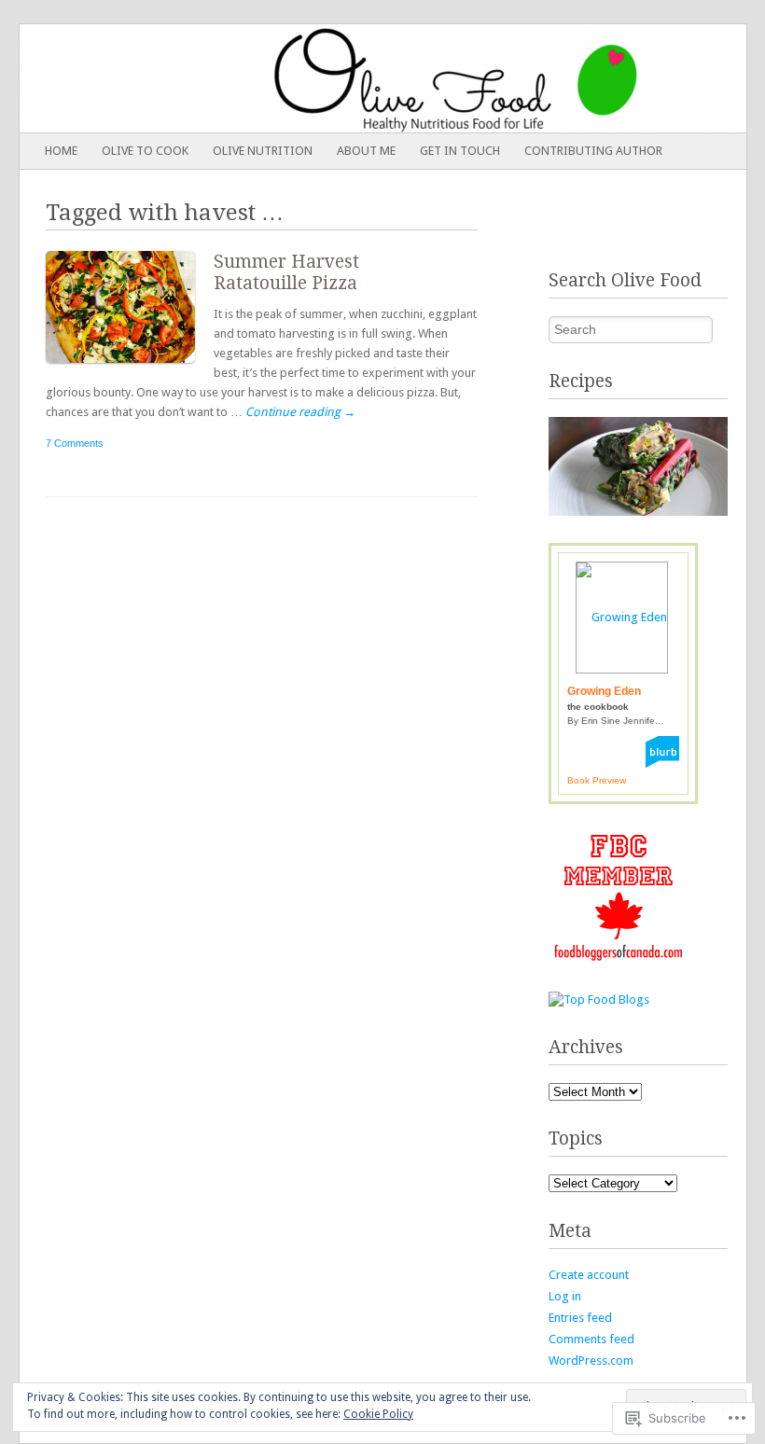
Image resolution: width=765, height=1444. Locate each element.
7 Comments (75, 443)
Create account (589, 1275)
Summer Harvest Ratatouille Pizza (286, 272)
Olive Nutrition (263, 151)
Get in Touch (460, 151)
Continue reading (300, 412)
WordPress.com (591, 1361)
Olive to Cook (145, 151)
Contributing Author (593, 151)
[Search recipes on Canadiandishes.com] (599, 1000)
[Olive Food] (310, 78)
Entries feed (580, 1318)
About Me (366, 151)
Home (61, 151)
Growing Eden (604, 691)
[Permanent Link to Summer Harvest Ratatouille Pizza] (130, 367)
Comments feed (591, 1339)
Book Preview (596, 780)
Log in (565, 1296)
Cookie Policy (378, 1414)
